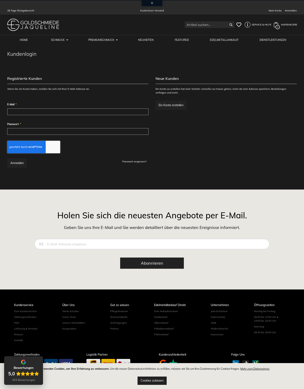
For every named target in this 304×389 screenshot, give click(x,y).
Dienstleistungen (273, 39)
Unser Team (69, 316)
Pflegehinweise (119, 311)
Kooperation (69, 328)
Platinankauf (161, 334)
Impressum (217, 334)
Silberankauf (161, 322)
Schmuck (58, 39)
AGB (213, 322)
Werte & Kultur (70, 311)
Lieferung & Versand (25, 328)
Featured (182, 39)
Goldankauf (160, 316)
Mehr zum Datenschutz (254, 368)
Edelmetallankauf (224, 39)
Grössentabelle (119, 316)
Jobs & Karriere (219, 311)
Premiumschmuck (101, 39)
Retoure (18, 334)
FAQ (16, 322)
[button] (256, 24)
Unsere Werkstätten (73, 322)
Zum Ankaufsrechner (166, 311)
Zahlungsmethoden (25, 316)
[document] (152, 376)
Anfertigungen (118, 322)
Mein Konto (275, 10)
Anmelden (291, 10)
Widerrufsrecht (219, 328)
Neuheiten (146, 39)
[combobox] (209, 24)
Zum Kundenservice (25, 311)
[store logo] (33, 25)
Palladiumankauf (164, 328)
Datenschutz (218, 316)
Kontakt (18, 340)
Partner (114, 328)
